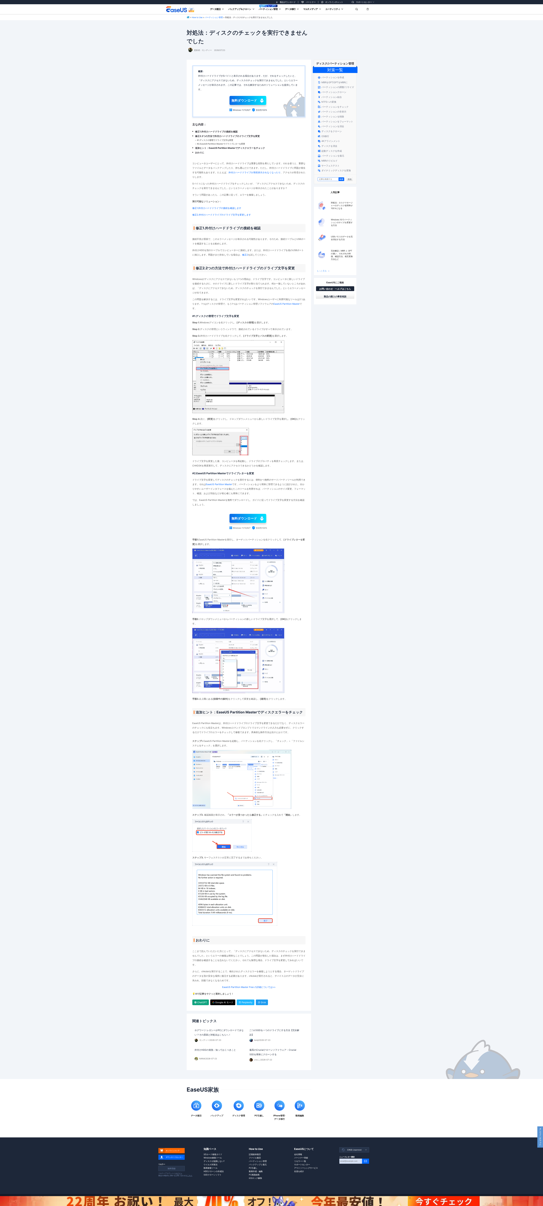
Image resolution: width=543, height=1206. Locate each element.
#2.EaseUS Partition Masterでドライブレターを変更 (221, 144)
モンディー (207, 50)
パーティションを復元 (331, 155)
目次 (350, 179)
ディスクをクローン (330, 131)
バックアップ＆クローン (239, 9)
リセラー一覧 (300, 1161)
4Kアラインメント (329, 141)
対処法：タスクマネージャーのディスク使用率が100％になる (342, 205)
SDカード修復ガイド (213, 1154)
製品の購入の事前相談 (335, 296)
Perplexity (247, 1002)
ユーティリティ (332, 9)
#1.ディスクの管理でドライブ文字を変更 (215, 140)
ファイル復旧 (255, 1157)
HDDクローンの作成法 (214, 1171)
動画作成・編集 (256, 1171)
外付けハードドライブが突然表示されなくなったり (255, 172)
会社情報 (298, 1154)
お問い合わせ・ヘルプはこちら (335, 288)
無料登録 (171, 1168)
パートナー (311, 2)
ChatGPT (202, 1002)
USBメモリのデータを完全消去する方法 (342, 238)
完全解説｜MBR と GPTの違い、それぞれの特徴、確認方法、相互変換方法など (342, 254)
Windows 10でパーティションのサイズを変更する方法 (342, 222)
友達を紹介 (299, 1171)
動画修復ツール (210, 1168)
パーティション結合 (330, 97)
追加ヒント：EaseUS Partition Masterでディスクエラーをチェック (230, 148)
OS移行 (323, 136)
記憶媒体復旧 (255, 1154)
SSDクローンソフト (212, 1174)
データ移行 (290, 9)
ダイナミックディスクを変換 (334, 170)
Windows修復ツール (213, 1157)
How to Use (197, 17)
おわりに (199, 152)
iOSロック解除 (255, 1178)
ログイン (178, 1173)
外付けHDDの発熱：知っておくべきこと (215, 1049)
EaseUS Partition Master (286, 303)
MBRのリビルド (328, 160)
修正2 (245, 254)
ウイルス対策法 (210, 1164)
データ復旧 (215, 9)
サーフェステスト (329, 165)
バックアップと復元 (258, 1164)
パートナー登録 (301, 1157)
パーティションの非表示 (332, 111)
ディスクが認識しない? (214, 1161)
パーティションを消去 (331, 126)
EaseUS (180, 9)
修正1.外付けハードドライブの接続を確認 (216, 131)
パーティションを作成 (331, 77)
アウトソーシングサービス (306, 1168)
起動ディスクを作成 (330, 150)
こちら (189, 1175)
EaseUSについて (304, 1148)
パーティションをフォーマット (335, 121)
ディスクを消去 (327, 146)
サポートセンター (364, 2)
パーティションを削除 (331, 116)
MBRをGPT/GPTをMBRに (333, 82)
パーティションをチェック (333, 106)
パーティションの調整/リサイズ (336, 87)
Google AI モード (224, 1002)
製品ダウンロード (288, 2)
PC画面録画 (254, 1174)
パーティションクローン (332, 92)
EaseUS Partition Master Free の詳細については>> (249, 987)
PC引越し (253, 1168)
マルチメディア (310, 9)
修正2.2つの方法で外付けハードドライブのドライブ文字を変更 (227, 136)
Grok (263, 1002)
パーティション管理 (268, 9)
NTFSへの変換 (327, 101)
